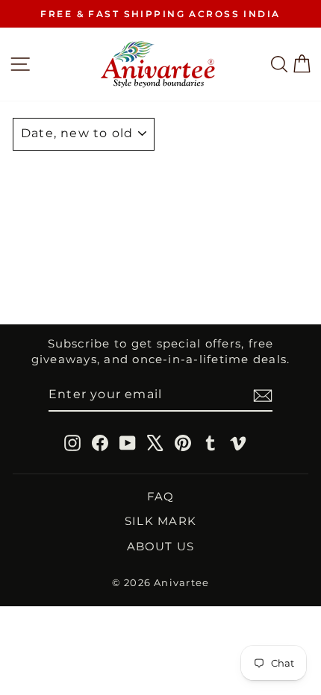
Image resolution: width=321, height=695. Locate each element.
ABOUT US (161, 546)
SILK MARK (160, 521)
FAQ (161, 496)
